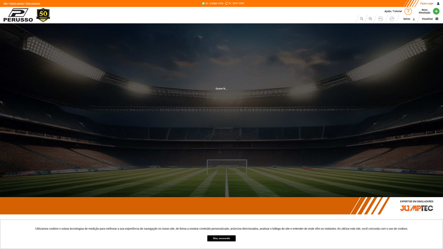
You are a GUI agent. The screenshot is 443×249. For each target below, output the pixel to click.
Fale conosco (33, 3)
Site (5, 3)
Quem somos (17, 3)
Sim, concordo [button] (221, 238)
